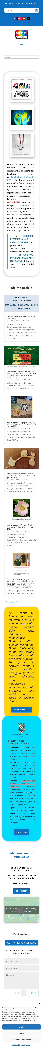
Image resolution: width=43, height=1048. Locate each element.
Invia (33, 992)
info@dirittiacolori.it (15, 3)
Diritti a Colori (14, 321)
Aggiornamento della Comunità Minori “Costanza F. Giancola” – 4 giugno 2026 (21, 475)
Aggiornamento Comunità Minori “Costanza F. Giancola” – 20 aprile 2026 (21, 527)
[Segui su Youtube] (24, 18)
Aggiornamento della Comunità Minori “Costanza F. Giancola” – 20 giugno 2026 (21, 424)
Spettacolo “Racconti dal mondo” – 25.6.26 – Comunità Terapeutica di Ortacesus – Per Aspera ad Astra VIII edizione (21, 374)
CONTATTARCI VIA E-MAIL (21, 942)
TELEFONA (21, 891)
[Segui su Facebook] (15, 18)
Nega (21, 1033)
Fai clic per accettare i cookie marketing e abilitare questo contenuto (21, 909)
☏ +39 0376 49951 (31, 3)
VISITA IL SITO (21, 832)
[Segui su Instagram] (19, 18)
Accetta (22, 1027)
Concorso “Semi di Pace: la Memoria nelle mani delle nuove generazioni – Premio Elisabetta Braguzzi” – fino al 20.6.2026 (20, 582)
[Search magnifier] (36, 10)
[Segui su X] (28, 18)
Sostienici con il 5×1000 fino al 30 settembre (21, 317)
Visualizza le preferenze (21, 1040)
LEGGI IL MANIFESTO (21, 709)
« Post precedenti (10, 602)
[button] (39, 1003)
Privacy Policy (16, 1045)
